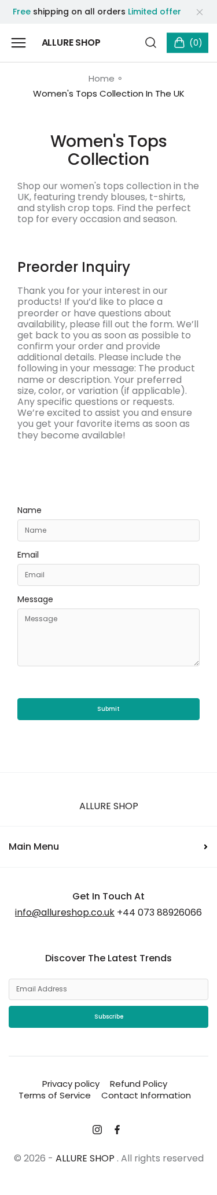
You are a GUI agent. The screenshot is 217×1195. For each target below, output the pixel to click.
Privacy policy (71, 1083)
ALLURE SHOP (108, 806)
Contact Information (146, 1095)
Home (102, 78)
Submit (108, 709)
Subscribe (108, 1016)
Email (28, 555)
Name (29, 511)
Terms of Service (55, 1095)
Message (35, 600)
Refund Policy (138, 1083)
